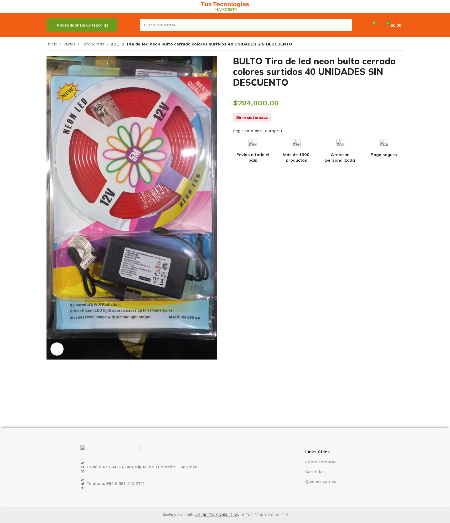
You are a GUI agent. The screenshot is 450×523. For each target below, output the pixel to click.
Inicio (51, 44)
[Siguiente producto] (400, 45)
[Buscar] (128, 25)
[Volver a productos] (394, 45)
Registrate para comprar (258, 130)
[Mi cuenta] (359, 25)
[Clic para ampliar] (57, 349)
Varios (69, 44)
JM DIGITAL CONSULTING (217, 515)
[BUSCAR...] (346, 25)
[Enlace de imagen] (109, 449)
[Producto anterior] (388, 45)
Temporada (93, 44)
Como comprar (320, 461)
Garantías (315, 471)
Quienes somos (320, 481)
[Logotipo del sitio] (225, 6)
